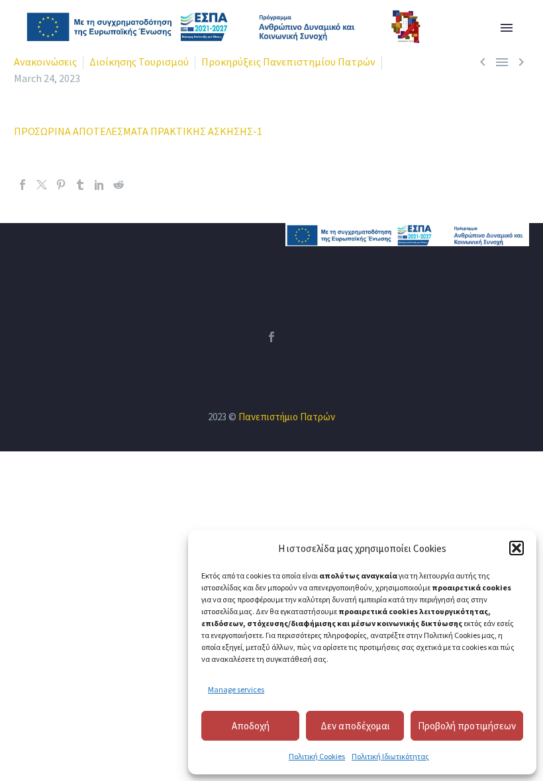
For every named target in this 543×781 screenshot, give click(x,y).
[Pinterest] (61, 184)
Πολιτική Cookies (317, 756)
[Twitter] (41, 184)
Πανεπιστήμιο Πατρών (286, 416)
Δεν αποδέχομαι (355, 725)
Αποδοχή (251, 725)
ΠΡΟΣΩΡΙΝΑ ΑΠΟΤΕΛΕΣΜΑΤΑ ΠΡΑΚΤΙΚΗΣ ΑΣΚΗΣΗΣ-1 (138, 131)
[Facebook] (22, 184)
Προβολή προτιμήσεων (467, 725)
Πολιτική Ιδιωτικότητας (390, 756)
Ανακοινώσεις (45, 61)
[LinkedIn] (99, 184)
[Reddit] (118, 184)
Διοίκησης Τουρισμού (139, 61)
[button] (516, 548)
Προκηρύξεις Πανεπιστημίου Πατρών (288, 61)
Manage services (236, 689)
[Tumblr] (80, 184)
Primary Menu (506, 28)
